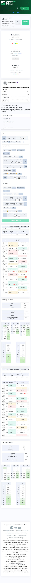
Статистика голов (22, 535)
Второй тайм (13, 137)
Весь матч (4, 137)
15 (7, 141)
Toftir (11, 287)
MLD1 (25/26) (3, 427)
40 (13, 141)
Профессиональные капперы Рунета (16, 539)
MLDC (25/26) (3, 425)
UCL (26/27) (3, 261)
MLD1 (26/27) (3, 385)
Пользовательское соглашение (13, 534)
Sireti (11, 388)
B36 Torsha (23, 258)
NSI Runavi (23, 243)
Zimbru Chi (22, 414)
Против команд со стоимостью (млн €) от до (17, 177)
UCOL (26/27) (3, 246)
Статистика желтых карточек (16, 537)
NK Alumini (11, 411)
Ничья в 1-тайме (21, 166)
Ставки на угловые (11, 535)
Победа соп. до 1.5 (11, 161)
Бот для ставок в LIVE (13, 532)
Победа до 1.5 (5, 161)
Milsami (22, 403)
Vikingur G (11, 277)
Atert (11, 266)
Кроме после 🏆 (13, 173)
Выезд (9, 150)
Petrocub (11, 409)
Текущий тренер (7, 170)
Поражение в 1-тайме (13, 166)
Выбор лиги (6, 153)
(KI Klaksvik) (15, 37)
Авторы (25, 534)
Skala (11, 279)
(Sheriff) (15, 67)
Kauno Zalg (11, 261)
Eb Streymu (23, 282)
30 (11, 141)
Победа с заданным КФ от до (18, 161)
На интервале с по (22, 137)
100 (19, 141)
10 (4, 141)
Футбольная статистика (22, 530)
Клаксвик (15, 35)
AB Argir (11, 248)
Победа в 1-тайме (6, 166)
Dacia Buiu (22, 393)
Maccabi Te (11, 401)
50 (16, 141)
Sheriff (10, 385)
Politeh (22, 385)
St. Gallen (11, 390)
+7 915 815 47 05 (20, 565)
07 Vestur (23, 274)
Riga (23, 245)
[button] (17, 8)
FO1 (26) (3, 243)
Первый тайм (8, 137)
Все (13, 150)
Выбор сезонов (20, 150)
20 (9, 141)
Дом (5, 150)
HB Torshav (23, 253)
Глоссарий (23, 532)
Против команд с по (10, 156)
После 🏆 (6, 173)
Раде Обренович (11, 82)
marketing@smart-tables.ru (15, 563)
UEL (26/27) (3, 251)
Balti (11, 398)
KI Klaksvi (11, 243)
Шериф (15, 65)
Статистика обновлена (15, 220)
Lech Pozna (23, 250)
